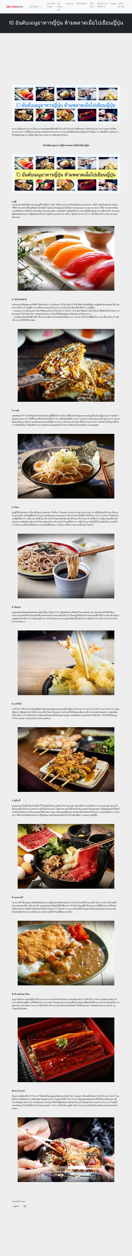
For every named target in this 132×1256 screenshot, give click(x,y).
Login (113, 3)
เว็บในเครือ (81, 3)
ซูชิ (24, 1206)
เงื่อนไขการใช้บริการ (102, 5)
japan (16, 1206)
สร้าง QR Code (51, 5)
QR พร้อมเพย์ (59, 6)
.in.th (14, 7)
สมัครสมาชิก (121, 5)
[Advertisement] (66, 54)
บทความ (70, 3)
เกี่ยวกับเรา (92, 5)
